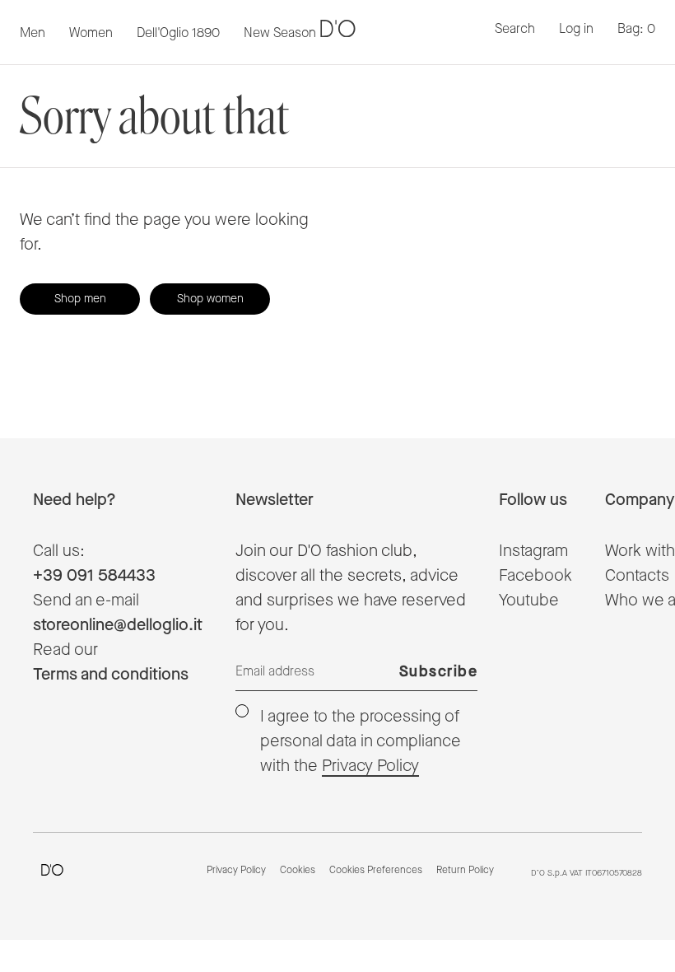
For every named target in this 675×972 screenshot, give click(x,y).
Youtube (529, 600)
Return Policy (465, 871)
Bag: (636, 29)
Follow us (533, 500)
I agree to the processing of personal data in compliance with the (360, 741)
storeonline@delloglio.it (117, 625)
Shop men (80, 299)
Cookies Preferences (375, 871)
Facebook (535, 576)
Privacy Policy (370, 766)
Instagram (533, 551)
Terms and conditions (111, 675)
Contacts (637, 576)
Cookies (297, 871)
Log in (576, 29)
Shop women (210, 299)
